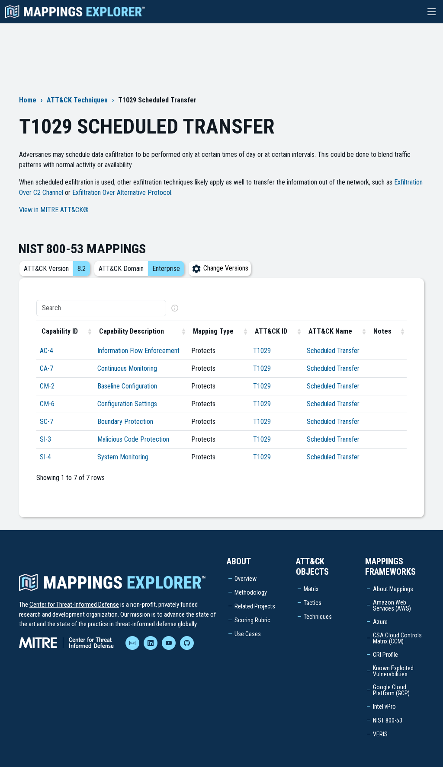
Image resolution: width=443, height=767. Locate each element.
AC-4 (46, 351)
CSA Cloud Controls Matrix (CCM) (397, 638)
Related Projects (254, 606)
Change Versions (225, 268)
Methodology (250, 592)
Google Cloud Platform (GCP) (391, 690)
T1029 (262, 351)
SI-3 (45, 439)
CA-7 (46, 368)
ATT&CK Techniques (77, 100)
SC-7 (46, 421)
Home (27, 100)
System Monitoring (122, 457)
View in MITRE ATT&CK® (54, 210)
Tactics (312, 603)
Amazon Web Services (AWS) (392, 605)
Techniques (318, 617)
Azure (380, 622)
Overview (245, 579)
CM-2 (47, 386)
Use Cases (247, 634)
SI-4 (45, 457)
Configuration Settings (127, 404)
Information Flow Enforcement (138, 351)
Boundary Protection (125, 421)
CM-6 (47, 404)
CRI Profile (385, 655)
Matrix (311, 589)
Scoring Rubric (252, 620)
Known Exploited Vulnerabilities (393, 671)
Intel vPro (384, 706)
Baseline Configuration (127, 386)
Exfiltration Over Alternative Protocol (121, 192)
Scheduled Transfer (333, 351)
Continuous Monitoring (127, 368)
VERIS (380, 734)
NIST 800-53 (387, 720)
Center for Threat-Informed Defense (74, 604)
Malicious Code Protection (133, 439)
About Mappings (393, 589)
